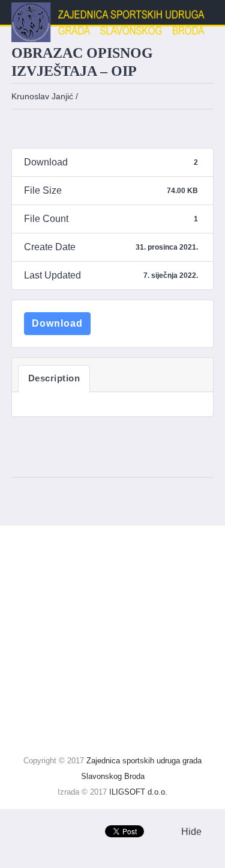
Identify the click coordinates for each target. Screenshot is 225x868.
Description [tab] (54, 378)
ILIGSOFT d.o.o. (138, 791)
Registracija (36, 690)
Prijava (26, 715)
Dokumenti (34, 664)
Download (57, 323)
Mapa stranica (41, 538)
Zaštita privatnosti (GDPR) (72, 563)
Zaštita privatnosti (60, 588)
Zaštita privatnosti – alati (75, 639)
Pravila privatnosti (61, 614)
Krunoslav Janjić (42, 96)
